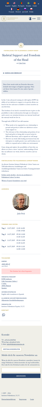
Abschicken (21, 376)
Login (32, 399)
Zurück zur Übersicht (13, 73)
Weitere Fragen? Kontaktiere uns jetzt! (14, 181)
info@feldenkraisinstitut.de (15, 344)
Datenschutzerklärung (8, 399)
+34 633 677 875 (14, 342)
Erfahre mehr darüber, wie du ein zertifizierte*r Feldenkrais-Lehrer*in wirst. (17, 176)
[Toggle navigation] (38, 18)
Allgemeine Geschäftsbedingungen (13, 300)
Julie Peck (22, 63)
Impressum (23, 399)
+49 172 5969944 (10, 340)
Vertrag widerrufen (11, 349)
